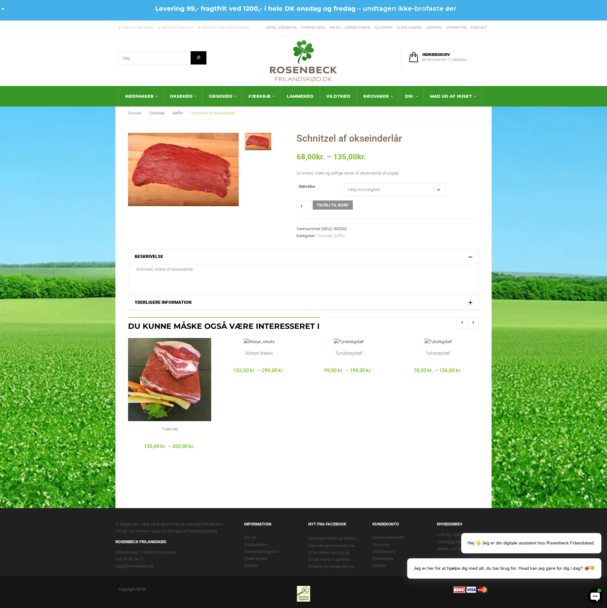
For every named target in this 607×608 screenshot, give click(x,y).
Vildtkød (338, 96)
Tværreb (170, 429)
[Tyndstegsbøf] (349, 341)
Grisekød (220, 96)
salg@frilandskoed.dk (134, 566)
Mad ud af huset (451, 96)
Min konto (381, 544)
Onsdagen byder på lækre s (332, 538)
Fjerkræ (259, 96)
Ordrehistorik (383, 551)
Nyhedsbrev (383, 558)
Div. (409, 96)
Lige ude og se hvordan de (331, 545)
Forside (134, 113)
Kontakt (479, 28)
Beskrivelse (149, 256)
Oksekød (181, 96)
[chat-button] (595, 596)
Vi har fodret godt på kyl (329, 552)
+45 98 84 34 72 (129, 559)
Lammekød (300, 96)
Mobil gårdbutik (281, 28)
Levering (434, 28)
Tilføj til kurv (333, 205)
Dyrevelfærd (313, 28)
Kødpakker (139, 96)
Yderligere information (163, 302)
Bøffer (178, 113)
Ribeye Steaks (259, 353)
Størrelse (306, 186)
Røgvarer (376, 96)
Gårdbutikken (357, 28)
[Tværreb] (169, 379)
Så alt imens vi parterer (328, 559)
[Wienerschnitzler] (258, 141)
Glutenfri (383, 28)
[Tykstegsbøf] (438, 341)
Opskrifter (456, 28)
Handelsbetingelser (261, 551)
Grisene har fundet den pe (331, 566)
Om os (334, 28)
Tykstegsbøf (438, 353)
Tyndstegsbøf (348, 353)
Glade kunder (409, 28)
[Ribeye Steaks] (259, 341)
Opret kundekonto (388, 537)
